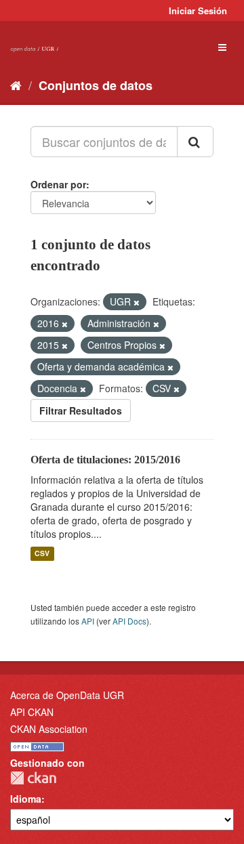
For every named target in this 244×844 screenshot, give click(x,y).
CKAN (33, 778)
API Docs (129, 621)
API (87, 621)
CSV (42, 554)
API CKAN (32, 712)
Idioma (25, 798)
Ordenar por (58, 184)
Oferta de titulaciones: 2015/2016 (105, 459)
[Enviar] (195, 141)
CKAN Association (48, 729)
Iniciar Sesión (198, 10)
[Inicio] (16, 84)
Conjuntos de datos (95, 85)
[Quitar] (137, 302)
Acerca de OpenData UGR (67, 695)
